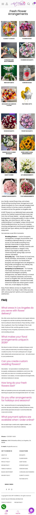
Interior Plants (23, 465)
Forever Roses (23, 468)
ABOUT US (4, 455)
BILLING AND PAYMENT (7, 472)
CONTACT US (5, 458)
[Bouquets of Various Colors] (9, 94)
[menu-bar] (2, 3)
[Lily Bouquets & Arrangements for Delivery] (27, 165)
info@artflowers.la (11, 446)
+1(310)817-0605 (11, 436)
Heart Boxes (23, 462)
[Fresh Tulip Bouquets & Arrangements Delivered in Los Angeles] (27, 186)
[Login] (6, 4)
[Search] (28, 4)
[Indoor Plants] (9, 73)
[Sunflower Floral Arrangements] (27, 142)
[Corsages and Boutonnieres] (9, 50)
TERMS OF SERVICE (6, 468)
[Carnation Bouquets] (9, 186)
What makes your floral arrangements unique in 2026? (14, 339)
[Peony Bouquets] (27, 121)
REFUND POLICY (5, 465)
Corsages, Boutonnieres (26, 472)
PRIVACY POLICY (5, 462)
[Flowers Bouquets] (27, 50)
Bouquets (22, 455)
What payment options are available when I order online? (17, 418)
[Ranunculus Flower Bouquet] (9, 142)
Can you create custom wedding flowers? (14, 362)
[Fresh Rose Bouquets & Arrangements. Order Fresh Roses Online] (9, 121)
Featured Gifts (23, 479)
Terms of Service (6, 502)
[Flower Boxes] (27, 29)
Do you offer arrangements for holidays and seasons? (16, 399)
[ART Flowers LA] (18, 4)
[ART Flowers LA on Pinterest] (9, 489)
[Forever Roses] (27, 73)
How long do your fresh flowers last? (14, 384)
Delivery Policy (5, 475)
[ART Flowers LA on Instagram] (12, 489)
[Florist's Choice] (9, 29)
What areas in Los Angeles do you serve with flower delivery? (17, 310)
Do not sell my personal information (12, 499)
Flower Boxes (23, 458)
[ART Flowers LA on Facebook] (6, 489)
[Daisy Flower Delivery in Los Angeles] (9, 165)
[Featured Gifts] (27, 94)
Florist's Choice (24, 475)
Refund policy (18, 502)
